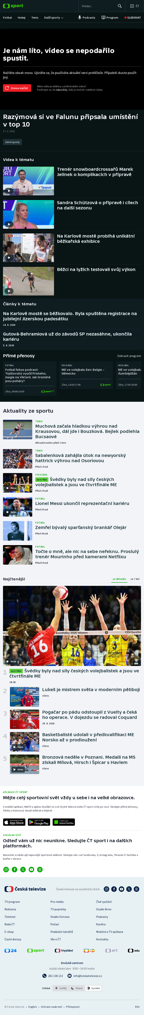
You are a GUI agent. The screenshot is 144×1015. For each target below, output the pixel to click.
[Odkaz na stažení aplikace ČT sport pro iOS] (14, 822)
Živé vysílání (104, 902)
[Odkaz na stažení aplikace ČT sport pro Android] (39, 822)
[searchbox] (98, 6)
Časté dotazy (12, 939)
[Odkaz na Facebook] (14, 870)
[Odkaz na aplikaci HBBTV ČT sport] (63, 822)
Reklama (10, 909)
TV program (12, 902)
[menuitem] (7, 17)
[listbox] (77, 988)
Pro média (57, 902)
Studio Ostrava (59, 917)
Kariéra (101, 924)
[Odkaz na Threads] (40, 870)
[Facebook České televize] (114, 889)
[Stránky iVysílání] (64, 951)
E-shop (9, 932)
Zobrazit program (129, 355)
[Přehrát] (9, 191)
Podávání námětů (61, 932)
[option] (61, 988)
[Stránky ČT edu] (134, 951)
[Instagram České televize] (107, 889)
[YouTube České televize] (121, 889)
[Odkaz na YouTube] (31, 870)
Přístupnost (73, 1006)
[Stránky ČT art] (111, 951)
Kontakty (102, 939)
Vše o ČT (55, 939)
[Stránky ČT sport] (35, 951)
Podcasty (102, 917)
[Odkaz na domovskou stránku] (18, 6)
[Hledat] (120, 6)
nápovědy (61, 89)
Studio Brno (103, 909)
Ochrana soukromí (51, 1006)
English (32, 1006)
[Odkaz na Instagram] (6, 870)
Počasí (54, 924)
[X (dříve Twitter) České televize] (129, 889)
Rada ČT (9, 924)
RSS (137, 1006)
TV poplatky (58, 909)
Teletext (10, 917)
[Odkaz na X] (23, 870)
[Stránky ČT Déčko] (89, 951)
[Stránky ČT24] (10, 951)
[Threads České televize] (137, 889)
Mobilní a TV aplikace (109, 932)
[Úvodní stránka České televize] (25, 889)
